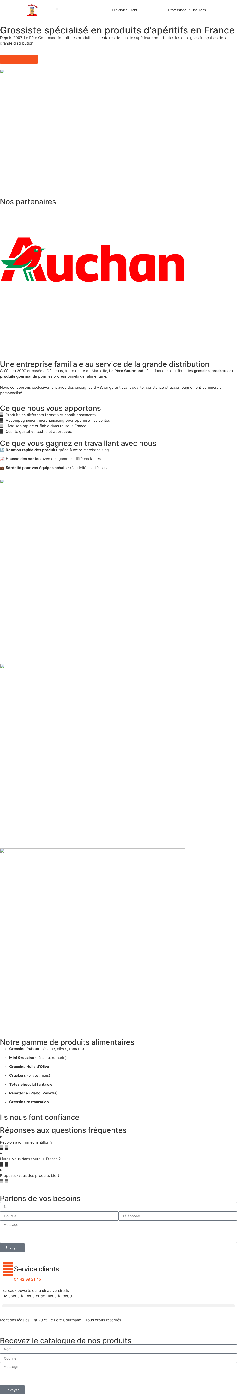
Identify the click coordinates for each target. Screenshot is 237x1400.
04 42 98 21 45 (27, 1279)
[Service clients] (8, 1269)
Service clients (36, 1269)
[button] (57, 9)
